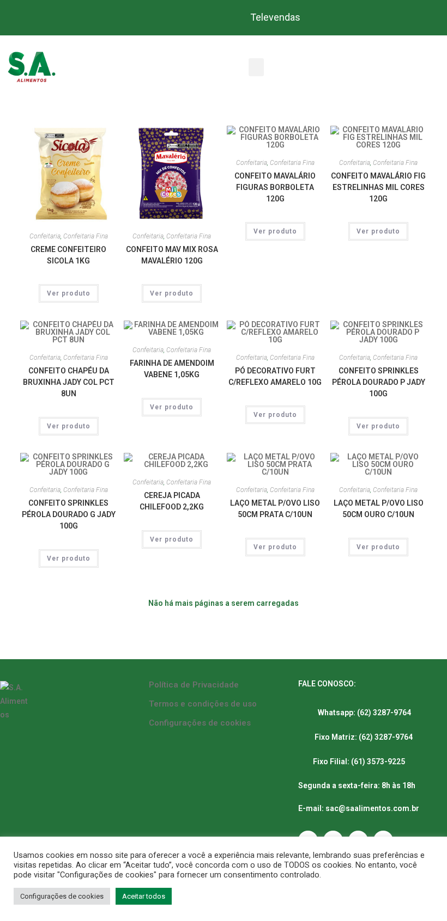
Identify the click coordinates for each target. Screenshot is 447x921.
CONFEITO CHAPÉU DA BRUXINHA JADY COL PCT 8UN (68, 382)
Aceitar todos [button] (143, 896)
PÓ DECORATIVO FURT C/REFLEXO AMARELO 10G (275, 376)
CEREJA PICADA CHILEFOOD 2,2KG (172, 501)
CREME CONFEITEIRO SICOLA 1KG (68, 255)
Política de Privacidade (194, 685)
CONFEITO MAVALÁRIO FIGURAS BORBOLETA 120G (275, 187)
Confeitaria (45, 236)
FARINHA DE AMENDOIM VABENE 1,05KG (172, 369)
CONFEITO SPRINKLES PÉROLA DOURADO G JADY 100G (69, 514)
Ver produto (68, 293)
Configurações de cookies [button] (62, 896)
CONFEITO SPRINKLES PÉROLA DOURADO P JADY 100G (378, 382)
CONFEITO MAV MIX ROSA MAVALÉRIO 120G (172, 255)
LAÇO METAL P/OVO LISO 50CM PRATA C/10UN (275, 509)
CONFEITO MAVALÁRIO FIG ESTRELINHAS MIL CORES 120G (378, 187)
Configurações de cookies (200, 723)
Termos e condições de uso (203, 704)
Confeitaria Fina (85, 236)
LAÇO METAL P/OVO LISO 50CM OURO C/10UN (379, 509)
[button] (256, 67)
